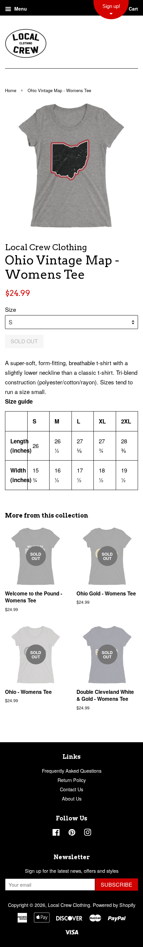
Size (10, 309)
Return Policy (72, 779)
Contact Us (71, 789)
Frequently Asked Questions (71, 770)
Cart (132, 8)
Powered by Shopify (114, 904)
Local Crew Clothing (69, 904)
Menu (20, 8)
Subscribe (116, 884)
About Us (71, 798)
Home (10, 90)
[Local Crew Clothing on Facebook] (56, 833)
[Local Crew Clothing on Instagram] (87, 833)
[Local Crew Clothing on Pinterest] (71, 833)
